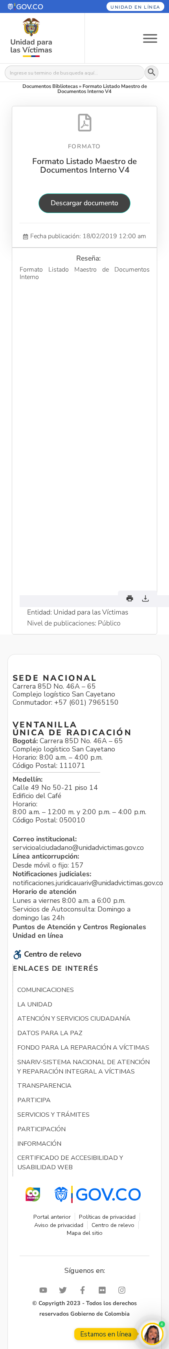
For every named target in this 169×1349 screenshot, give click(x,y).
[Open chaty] (152, 1334)
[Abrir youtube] (45, 1290)
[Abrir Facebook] (84, 1290)
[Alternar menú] (150, 38)
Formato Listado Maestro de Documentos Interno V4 (84, 165)
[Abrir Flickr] (104, 1290)
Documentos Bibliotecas (50, 86)
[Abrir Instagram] (124, 1290)
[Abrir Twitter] (65, 1290)
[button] (36, 6)
